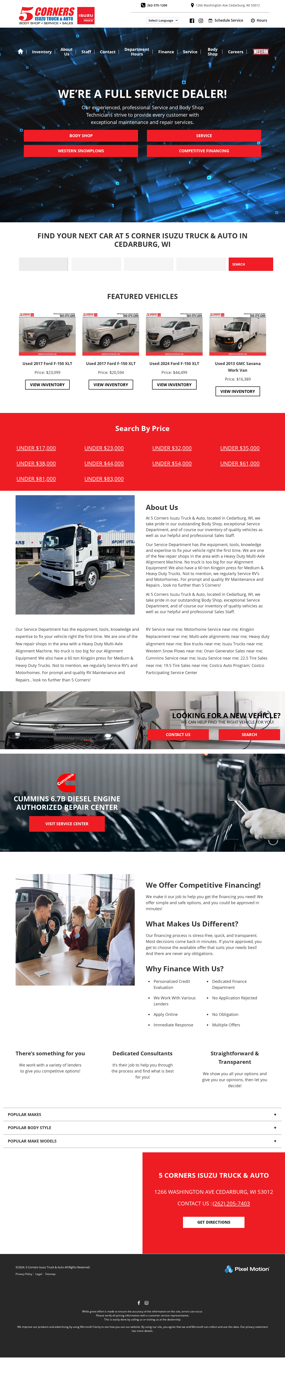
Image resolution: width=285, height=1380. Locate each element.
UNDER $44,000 (104, 463)
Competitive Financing (204, 151)
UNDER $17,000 (36, 448)
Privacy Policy (24, 1274)
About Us (67, 52)
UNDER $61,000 (240, 463)
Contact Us (178, 734)
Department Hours (136, 52)
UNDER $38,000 (36, 463)
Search (249, 734)
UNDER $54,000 (172, 463)
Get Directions (213, 1222)
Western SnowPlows (81, 151)
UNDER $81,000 (36, 478)
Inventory (42, 51)
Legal (38, 1274)
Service (190, 51)
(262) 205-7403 (231, 1203)
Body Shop (213, 52)
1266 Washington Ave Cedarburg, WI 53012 (228, 5)
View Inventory (47, 384)
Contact (108, 51)
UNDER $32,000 (172, 448)
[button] (259, 20)
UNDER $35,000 (240, 448)
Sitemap (50, 1274)
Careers (235, 51)
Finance (166, 51)
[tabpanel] (47, 351)
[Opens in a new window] (146, 1303)
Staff (86, 51)
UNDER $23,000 (104, 448)
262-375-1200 (157, 5)
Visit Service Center (66, 823)
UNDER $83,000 (104, 478)
